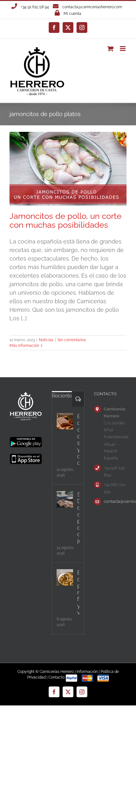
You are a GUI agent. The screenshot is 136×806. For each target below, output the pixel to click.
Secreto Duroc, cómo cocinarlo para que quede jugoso (78, 517)
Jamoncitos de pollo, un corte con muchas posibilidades (65, 220)
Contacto (56, 677)
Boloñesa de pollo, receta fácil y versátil (78, 592)
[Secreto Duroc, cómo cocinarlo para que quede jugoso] (65, 499)
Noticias (46, 340)
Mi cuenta (72, 13)
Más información (24, 345)
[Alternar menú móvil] (123, 48)
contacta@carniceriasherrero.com (92, 7)
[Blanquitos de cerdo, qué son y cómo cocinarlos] (65, 421)
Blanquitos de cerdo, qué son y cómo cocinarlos (78, 439)
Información (87, 671)
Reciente (62, 396)
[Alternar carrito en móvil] (110, 48)
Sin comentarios (72, 340)
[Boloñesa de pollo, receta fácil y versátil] (65, 577)
